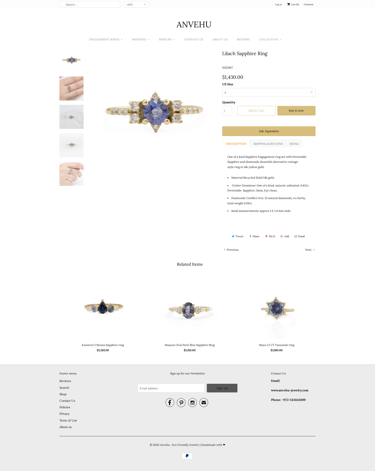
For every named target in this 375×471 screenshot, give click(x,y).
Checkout (308, 4)
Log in (278, 4)
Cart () (295, 4)
